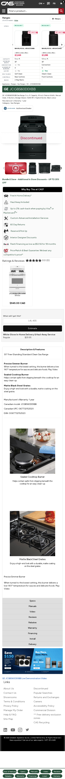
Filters (57, 19)
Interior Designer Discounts (23, 237)
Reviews (33, 617)
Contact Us (9, 692)
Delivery (32, 644)
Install (33, 639)
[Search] (61, 11)
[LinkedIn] (5, 731)
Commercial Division (44, 710)
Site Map (8, 719)
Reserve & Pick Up (18, 231)
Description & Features (32, 349)
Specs (33, 601)
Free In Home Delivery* (21, 195)
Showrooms (10, 697)
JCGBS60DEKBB (35, 84)
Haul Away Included (19, 202)
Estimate (32, 328)
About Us (8, 688)
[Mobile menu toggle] (3, 10)
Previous (4, 168)
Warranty (32, 628)
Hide (16, 20)
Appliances (6, 84)
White (17, 294)
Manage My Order (13, 710)
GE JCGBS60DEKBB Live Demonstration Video (24, 678)
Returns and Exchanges (46, 697)
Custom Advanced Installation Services (29, 218)
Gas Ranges (21, 84)
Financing (32, 633)
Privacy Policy (10, 705)
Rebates (32, 622)
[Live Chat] (47, 3)
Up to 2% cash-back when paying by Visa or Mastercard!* (28, 210)
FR (54, 3)
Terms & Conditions (14, 701)
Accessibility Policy (44, 705)
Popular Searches (43, 692)
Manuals (32, 606)
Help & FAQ (9, 714)
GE (28, 84)
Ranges (13, 84)
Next (60, 168)
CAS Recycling (41, 722)
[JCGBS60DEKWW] (17, 278)
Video (32, 611)
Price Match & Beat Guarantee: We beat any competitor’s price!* (27, 252)
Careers (38, 701)
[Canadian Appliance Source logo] (18, 3)
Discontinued (41, 688)
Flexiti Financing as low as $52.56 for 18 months (33, 244)
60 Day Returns (17, 224)
